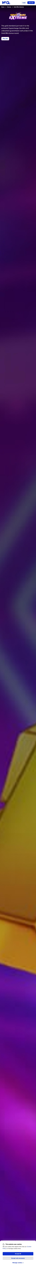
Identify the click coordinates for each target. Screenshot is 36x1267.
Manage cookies (17, 1262)
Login (24, 2)
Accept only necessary (18, 1258)
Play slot (5, 38)
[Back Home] (6, 2)
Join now (31, 2)
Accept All (18, 1253)
